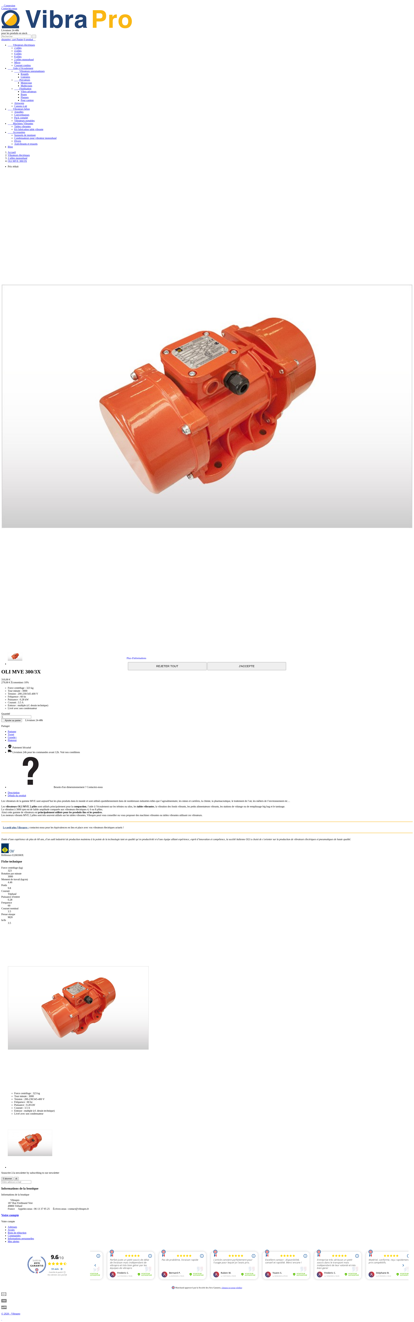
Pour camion (27, 100)
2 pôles (18, 48)
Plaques (25, 97)
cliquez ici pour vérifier (232, 1288)
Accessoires (16, 132)
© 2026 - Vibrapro (10, 1313)
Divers (17, 141)
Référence (6, 855)
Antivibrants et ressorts (26, 144)
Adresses (12, 1227)
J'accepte (247, 666)
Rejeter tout (167, 666)
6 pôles (18, 53)
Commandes (14, 1235)
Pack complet (21, 117)
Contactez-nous (9, 8)
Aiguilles (18, 112)
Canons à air (20, 106)
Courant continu (22, 65)
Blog (10, 146)
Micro (17, 62)
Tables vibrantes (22, 126)
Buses (24, 94)
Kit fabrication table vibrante (28, 129)
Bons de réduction (17, 1232)
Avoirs (11, 1229)
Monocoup (26, 82)
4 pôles (18, 50)
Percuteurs (22, 80)
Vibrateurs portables (24, 120)
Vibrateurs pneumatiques (29, 71)
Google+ (12, 737)
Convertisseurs (21, 114)
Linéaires (25, 77)
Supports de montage (25, 135)
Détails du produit (17, 795)
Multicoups (26, 85)
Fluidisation (22, 88)
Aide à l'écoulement (20, 68)
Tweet (11, 734)
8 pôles (18, 56)
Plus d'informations (137, 658)
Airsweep (19, 103)
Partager (12, 731)
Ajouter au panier (12, 720)
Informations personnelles (21, 1238)
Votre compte (10, 1215)
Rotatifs (25, 74)
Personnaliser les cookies (160, 658)
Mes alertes (13, 1241)
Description (14, 792)
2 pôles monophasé (24, 59)
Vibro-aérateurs (28, 91)
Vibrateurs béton (19, 109)
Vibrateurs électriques (21, 45)
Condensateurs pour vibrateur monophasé (35, 138)
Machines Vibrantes (20, 123)
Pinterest (12, 740)
